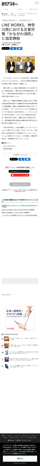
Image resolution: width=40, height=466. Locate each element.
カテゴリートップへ (21, 184)
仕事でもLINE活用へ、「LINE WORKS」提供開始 (15, 212)
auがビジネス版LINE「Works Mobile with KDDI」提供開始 (18, 209)
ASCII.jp (12, 440)
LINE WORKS (7, 148)
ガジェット (25, 435)
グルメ (7, 9)
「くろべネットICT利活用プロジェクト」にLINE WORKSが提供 (19, 215)
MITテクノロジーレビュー (25, 440)
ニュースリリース (9, 146)
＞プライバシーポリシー (20, 463)
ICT (12, 14)
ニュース (17, 435)
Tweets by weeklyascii (6, 294)
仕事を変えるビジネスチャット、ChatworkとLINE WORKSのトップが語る (20, 206)
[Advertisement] (20, 234)
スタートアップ (20, 9)
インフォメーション (31, 437)
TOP (3, 435)
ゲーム (33, 435)
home (5, 14)
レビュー (9, 435)
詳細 (15, 453)
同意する (20, 459)
